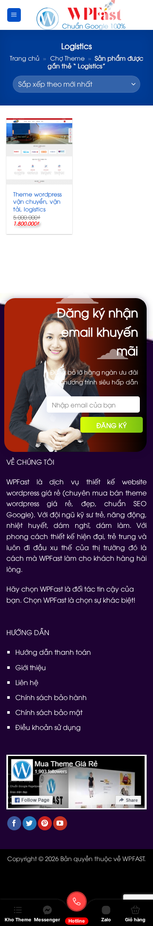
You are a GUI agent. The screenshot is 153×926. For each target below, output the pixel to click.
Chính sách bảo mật (48, 712)
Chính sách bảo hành (51, 697)
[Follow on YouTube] (60, 823)
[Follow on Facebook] (14, 823)
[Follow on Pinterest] (45, 823)
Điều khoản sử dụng (48, 727)
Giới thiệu (30, 667)
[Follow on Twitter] (30, 823)
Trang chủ (25, 58)
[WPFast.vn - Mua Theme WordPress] (81, 15)
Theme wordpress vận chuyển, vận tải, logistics (37, 201)
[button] (14, 15)
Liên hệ (26, 682)
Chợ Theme (67, 58)
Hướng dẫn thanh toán (53, 651)
